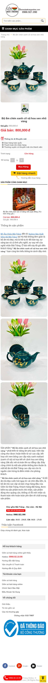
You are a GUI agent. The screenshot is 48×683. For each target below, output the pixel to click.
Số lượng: (5, 160)
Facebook (12, 666)
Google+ (25, 666)
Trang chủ (5, 35)
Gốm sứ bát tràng (9, 580)
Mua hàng (23, 167)
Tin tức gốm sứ (8, 608)
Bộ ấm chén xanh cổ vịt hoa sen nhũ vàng (22, 36)
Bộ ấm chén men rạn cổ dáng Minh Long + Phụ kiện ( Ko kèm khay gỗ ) (23, 190)
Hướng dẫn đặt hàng (11, 561)
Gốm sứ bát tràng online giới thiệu (16, 553)
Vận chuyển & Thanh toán (13, 564)
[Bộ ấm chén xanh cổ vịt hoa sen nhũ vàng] (24, 71)
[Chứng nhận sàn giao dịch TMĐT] (24, 628)
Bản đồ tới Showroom (15, 510)
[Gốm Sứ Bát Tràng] (23, 10)
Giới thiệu (6, 604)
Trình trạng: (6, 153)
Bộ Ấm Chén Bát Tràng (11, 234)
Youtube (39, 666)
